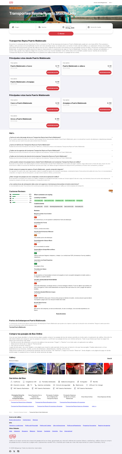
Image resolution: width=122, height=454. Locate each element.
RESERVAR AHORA (52, 72)
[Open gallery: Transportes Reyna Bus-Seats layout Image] (56, 368)
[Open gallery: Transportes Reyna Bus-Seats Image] (94, 368)
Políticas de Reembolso (74, 425)
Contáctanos (27, 420)
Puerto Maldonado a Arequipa (22, 82)
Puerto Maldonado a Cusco (21, 66)
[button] (23, 27)
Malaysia (32, 431)
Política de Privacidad (31, 425)
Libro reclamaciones (59, 425)
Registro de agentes (104, 425)
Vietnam (39, 431)
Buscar (62, 33)
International (68, 431)
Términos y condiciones (16, 425)
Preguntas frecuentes (89, 425)
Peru (61, 431)
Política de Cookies (45, 425)
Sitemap (35, 420)
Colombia (55, 431)
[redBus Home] (11, 2)
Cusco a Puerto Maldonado (21, 103)
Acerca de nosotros (15, 420)
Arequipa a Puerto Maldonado (74, 103)
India (10, 431)
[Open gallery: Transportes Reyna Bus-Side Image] (18, 368)
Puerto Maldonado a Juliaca (74, 66)
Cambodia (47, 431)
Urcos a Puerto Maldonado (21, 119)
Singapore (25, 431)
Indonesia (17, 431)
